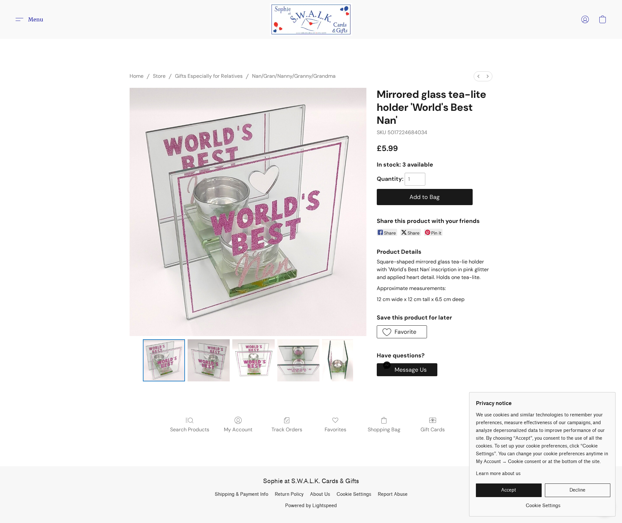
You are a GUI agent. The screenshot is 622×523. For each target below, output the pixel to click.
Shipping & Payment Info (241, 494)
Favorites (335, 429)
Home (137, 76)
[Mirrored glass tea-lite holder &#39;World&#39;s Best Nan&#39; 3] (298, 360)
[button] (311, 19)
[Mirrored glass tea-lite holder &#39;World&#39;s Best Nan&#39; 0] (164, 360)
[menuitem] (478, 76)
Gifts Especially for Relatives (209, 76)
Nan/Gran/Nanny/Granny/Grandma (294, 76)
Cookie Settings (354, 494)
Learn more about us (498, 473)
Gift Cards (432, 429)
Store (159, 76)
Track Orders (286, 429)
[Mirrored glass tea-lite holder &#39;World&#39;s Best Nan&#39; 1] (209, 360)
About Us (320, 494)
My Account (238, 429)
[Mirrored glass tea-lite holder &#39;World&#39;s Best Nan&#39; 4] (337, 360)
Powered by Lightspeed (311, 505)
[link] (543, 503)
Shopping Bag (384, 429)
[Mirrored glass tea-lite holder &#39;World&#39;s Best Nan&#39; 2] (253, 360)
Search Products (189, 429)
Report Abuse (393, 494)
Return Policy (289, 494)
